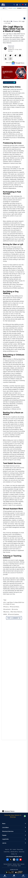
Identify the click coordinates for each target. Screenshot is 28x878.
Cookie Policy (7, 851)
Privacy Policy (20, 849)
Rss (16, 853)
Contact (14, 849)
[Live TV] (22, 4)
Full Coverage (14, 865)
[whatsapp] (20, 55)
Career (19, 865)
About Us (7, 849)
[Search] (14, 4)
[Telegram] (14, 859)
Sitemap (13, 853)
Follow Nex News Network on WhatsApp (12, 816)
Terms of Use (21, 851)
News (18, 864)
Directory (22, 864)
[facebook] (5, 55)
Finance (15, 21)
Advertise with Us (14, 851)
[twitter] (10, 55)
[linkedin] (5, 58)
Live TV (9, 865)
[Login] (17, 4)
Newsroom (11, 46)
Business (15, 864)
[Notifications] (20, 4)
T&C (11, 849)
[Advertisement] (15, 14)
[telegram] (15, 55)
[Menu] (25, 4)
